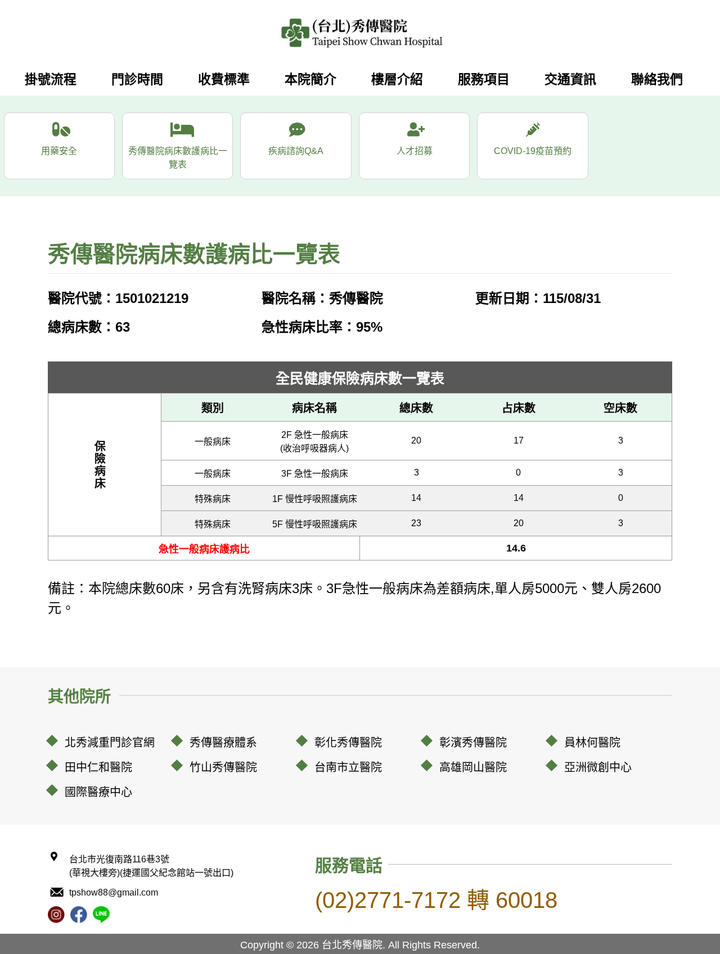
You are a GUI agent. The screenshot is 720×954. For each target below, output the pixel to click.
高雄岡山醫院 (473, 767)
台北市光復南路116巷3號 (151, 866)
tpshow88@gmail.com (113, 892)
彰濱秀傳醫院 (473, 742)
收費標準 (224, 79)
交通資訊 (570, 79)
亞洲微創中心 (598, 767)
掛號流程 (50, 79)
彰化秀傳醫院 (348, 742)
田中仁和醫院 (98, 767)
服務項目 (484, 79)
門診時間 (137, 79)
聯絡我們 (657, 79)
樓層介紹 (397, 79)
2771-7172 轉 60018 (436, 900)
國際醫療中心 (98, 792)
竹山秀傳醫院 (223, 767)
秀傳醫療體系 (223, 742)
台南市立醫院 (348, 767)
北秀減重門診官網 (110, 742)
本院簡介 (310, 79)
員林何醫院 (592, 742)
